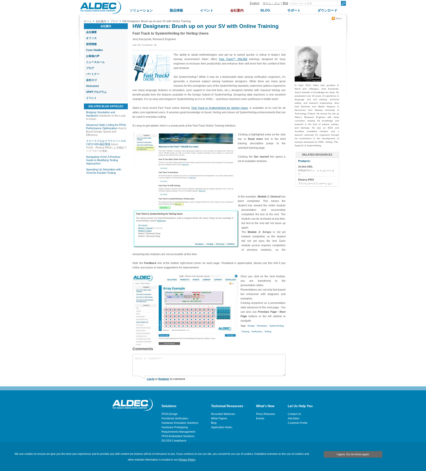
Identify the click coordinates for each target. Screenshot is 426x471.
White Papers (219, 418)
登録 (285, 3)
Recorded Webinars (223, 414)
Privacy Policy (187, 459)
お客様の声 (92, 56)
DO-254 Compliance (174, 440)
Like (134, 45)
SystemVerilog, (276, 325)
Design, (251, 325)
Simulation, (262, 325)
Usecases (92, 86)
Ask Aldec (294, 418)
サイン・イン (271, 3)
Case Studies (94, 50)
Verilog (267, 331)
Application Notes (221, 427)
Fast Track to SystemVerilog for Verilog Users (219, 107)
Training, (245, 331)
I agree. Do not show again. (353, 454)
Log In (150, 379)
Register (163, 379)
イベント (91, 98)
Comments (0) (149, 45)
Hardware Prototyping (175, 427)
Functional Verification (175, 418)
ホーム (88, 21)
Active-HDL (305, 166)
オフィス (91, 38)
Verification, (257, 331)
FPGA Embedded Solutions (178, 436)
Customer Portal (297, 422)
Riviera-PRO (306, 179)
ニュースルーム (95, 62)
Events (260, 418)
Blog (214, 422)
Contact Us (294, 414)
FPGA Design (170, 414)
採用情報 (91, 44)
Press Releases (265, 414)
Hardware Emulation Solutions (180, 422)
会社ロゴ (91, 80)
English (254, 3)
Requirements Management (178, 431)
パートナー (92, 74)
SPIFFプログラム (96, 92)
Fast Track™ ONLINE (233, 59)
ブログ (90, 68)
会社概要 (91, 32)
